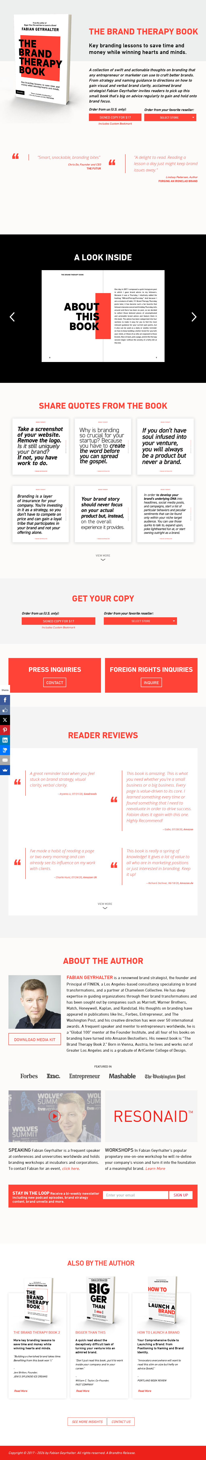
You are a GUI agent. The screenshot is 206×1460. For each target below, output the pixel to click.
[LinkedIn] (5, 740)
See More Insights (87, 1422)
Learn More (155, 1168)
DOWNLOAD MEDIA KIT (34, 1039)
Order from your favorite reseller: (169, 110)
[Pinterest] (5, 730)
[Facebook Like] (5, 710)
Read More (20, 1390)
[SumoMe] (5, 770)
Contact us (120, 1422)
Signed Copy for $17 (115, 117)
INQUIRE (151, 682)
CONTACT (54, 682)
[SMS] (5, 750)
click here (70, 1168)
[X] (5, 720)
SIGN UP (181, 1195)
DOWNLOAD (40, 445)
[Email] (5, 760)
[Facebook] (5, 700)
